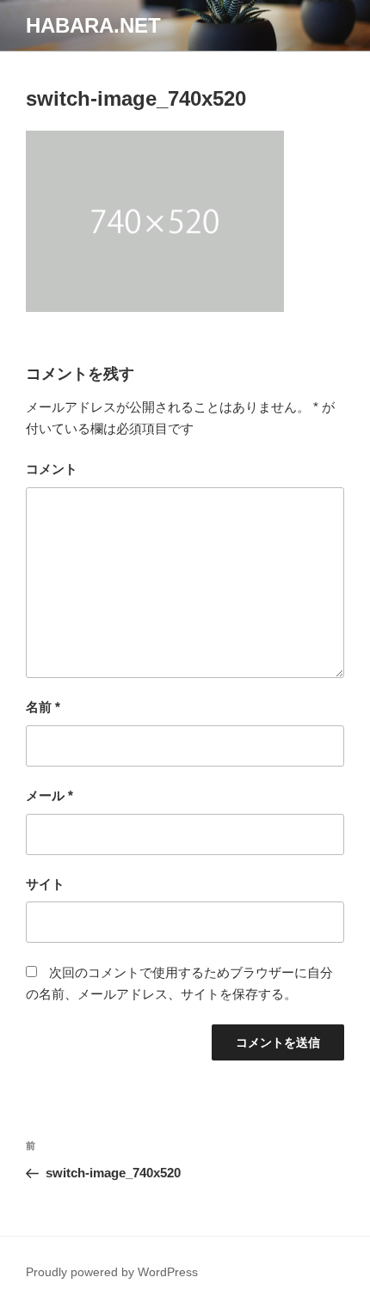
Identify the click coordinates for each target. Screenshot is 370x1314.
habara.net (93, 25)
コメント (51, 468)
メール (49, 795)
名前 (43, 707)
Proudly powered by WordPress (112, 1272)
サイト (45, 884)
